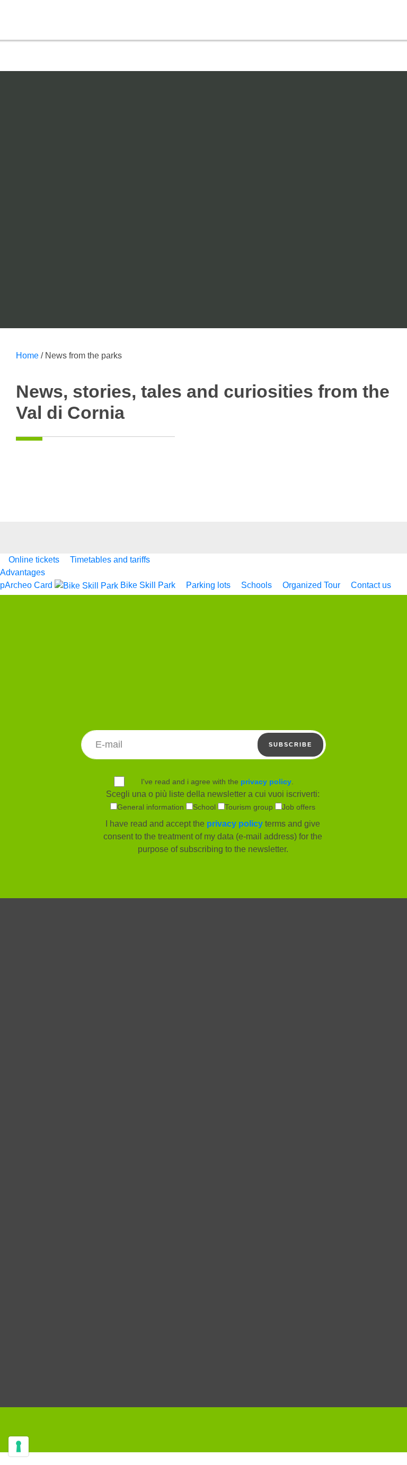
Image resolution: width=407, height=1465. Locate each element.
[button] (358, 20)
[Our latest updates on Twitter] (203, 1280)
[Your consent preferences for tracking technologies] (18, 1446)
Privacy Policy (204, 1204)
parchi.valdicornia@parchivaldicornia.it (139, 1386)
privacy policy (266, 781)
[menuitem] (30, 559)
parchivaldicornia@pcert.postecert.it (272, 1386)
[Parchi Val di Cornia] (61, 52)
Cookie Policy (203, 1189)
